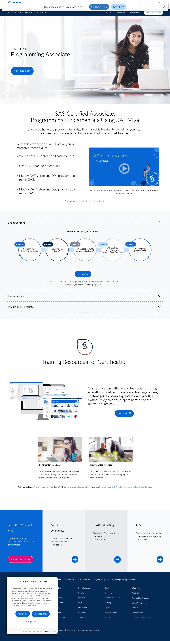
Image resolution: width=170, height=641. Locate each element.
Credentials (120, 12)
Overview (108, 12)
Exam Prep (134, 12)
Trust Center (58, 630)
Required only (40, 614)
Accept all (22, 614)
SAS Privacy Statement (44, 596)
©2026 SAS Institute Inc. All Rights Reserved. (84, 630)
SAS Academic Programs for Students (129, 487)
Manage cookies (32, 621)
